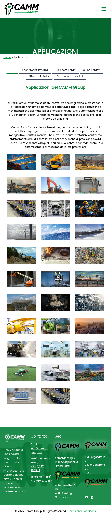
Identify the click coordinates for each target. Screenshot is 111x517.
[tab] (12, 70)
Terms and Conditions (82, 511)
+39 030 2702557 (41, 480)
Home (7, 57)
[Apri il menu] (104, 8)
